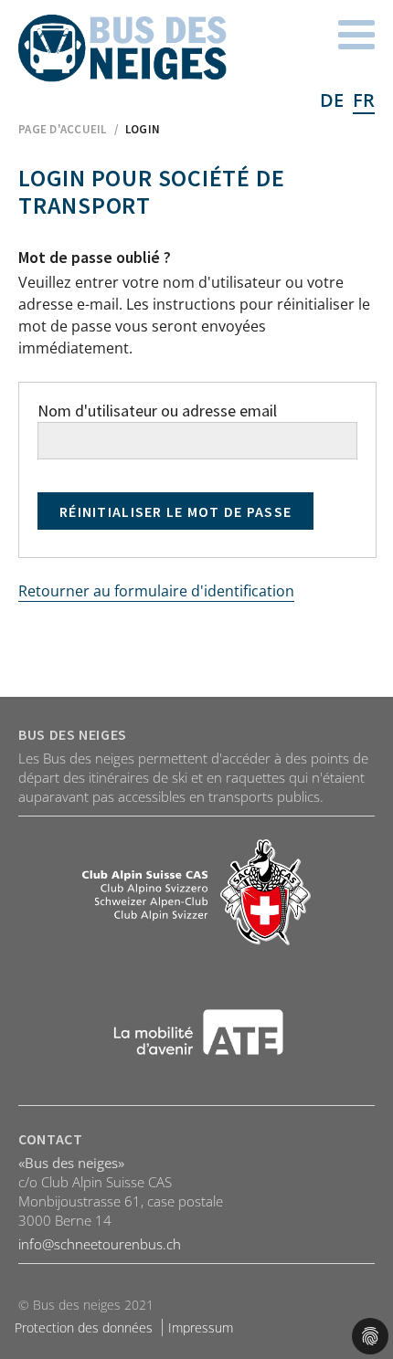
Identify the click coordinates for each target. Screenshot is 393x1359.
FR (364, 100)
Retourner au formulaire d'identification (156, 591)
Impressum (200, 1327)
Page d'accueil (62, 129)
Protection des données (84, 1327)
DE (332, 100)
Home (122, 48)
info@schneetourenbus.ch (99, 1244)
